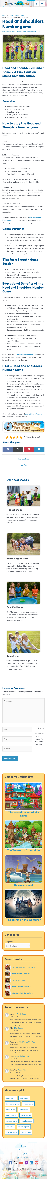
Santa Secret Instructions (21, 987)
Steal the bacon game (23, 1056)
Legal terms (23, 1150)
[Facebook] (10, 1163)
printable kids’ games (33, 414)
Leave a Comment (8, 32)
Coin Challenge (15, 607)
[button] (36, 3)
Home (23, 1146)
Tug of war (13, 656)
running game (27, 1121)
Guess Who (22, 1070)
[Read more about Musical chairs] (23, 496)
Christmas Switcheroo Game (22, 993)
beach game (10, 1098)
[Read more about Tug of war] (23, 641)
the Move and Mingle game (26, 354)
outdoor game (11, 1121)
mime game (10, 1109)
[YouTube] (21, 1163)
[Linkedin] (31, 1163)
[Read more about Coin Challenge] (23, 593)
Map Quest (18, 1028)
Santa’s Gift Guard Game (21, 974)
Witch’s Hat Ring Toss (27, 1042)
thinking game (23, 1127)
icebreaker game (12, 1104)
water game (26, 1132)
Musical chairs (14, 509)
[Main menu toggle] (42, 3)
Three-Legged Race (17, 558)
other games (26, 1115)
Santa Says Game (18, 980)
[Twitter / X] (16, 1163)
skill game (10, 1127)
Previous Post (23, 459)
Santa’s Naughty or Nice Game (23, 967)
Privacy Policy (23, 1154)
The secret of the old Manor (23, 919)
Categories (9, 942)
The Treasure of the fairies (23, 850)
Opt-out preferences (23, 1158)
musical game (11, 1115)
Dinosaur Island (23, 885)
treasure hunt (11, 1132)
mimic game (24, 1109)
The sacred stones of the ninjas (23, 814)
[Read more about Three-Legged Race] (23, 544)
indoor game (28, 1104)
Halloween (24, 1098)
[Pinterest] (36, 1163)
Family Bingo (21, 1014)
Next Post (23, 465)
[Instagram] (26, 1163)
